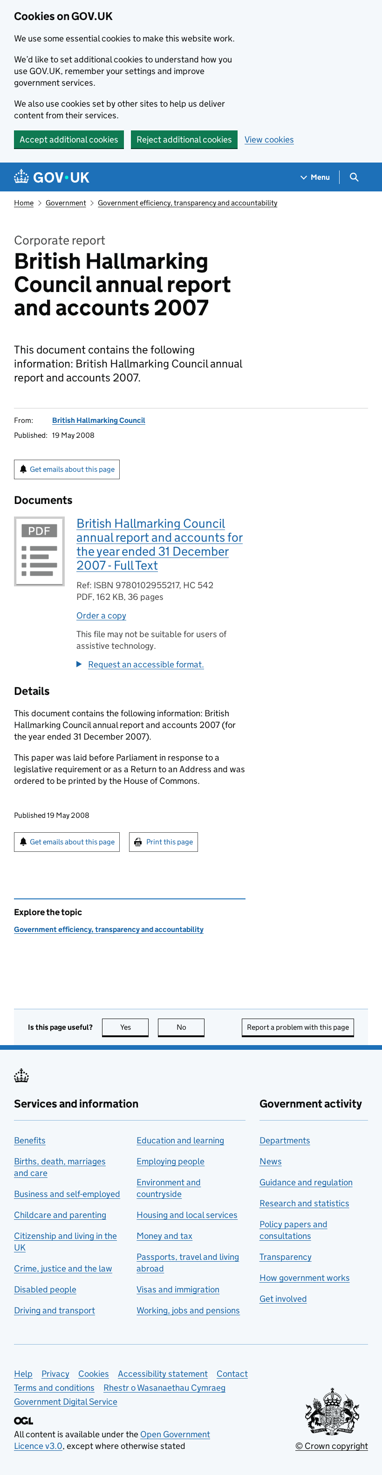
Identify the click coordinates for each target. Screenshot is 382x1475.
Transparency (285, 1256)
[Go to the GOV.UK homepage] (51, 177)
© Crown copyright (331, 1446)
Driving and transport (54, 1310)
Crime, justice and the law (63, 1268)
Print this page (169, 841)
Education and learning (180, 1140)
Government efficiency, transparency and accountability (187, 202)
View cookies (269, 139)
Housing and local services (187, 1215)
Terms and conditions (54, 1387)
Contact (232, 1373)
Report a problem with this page (298, 1027)
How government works (304, 1277)
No (191, 1027)
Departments (284, 1140)
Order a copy (101, 615)
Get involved (283, 1298)
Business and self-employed (67, 1194)
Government (66, 202)
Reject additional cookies (184, 139)
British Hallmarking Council (98, 420)
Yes (134, 1027)
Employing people (170, 1161)
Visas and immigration (177, 1289)
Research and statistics (304, 1203)
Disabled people (45, 1289)
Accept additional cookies (69, 139)
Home (24, 202)
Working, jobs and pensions (188, 1310)
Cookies (93, 1373)
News (270, 1161)
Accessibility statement (163, 1373)
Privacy (55, 1373)
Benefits (30, 1140)
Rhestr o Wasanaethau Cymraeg (164, 1387)
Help (23, 1373)
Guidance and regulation (306, 1182)
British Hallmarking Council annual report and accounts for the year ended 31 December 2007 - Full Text (159, 544)
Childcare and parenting (60, 1215)
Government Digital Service (65, 1401)
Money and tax (164, 1235)
